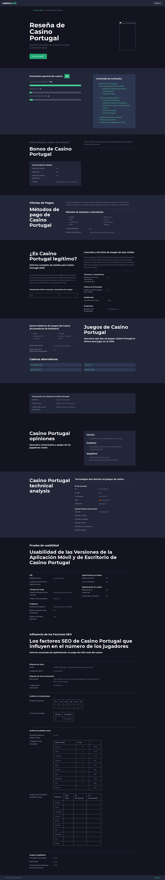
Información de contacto (107, 120)
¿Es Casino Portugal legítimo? (109, 98)
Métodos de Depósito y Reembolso (114, 89)
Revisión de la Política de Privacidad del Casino (116, 106)
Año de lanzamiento (109, 110)
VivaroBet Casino (36, 365)
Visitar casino (38, 56)
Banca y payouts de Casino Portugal (111, 86)
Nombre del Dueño (109, 113)
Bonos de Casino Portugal (108, 84)
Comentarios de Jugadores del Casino (112, 122)
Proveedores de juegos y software (110, 117)
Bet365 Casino (90, 370)
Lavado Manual (108, 91)
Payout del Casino (109, 94)
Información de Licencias (111, 100)
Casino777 (88, 365)
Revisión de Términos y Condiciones (115, 103)
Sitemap (157, 878)
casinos (9, 3)
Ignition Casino (36, 370)
